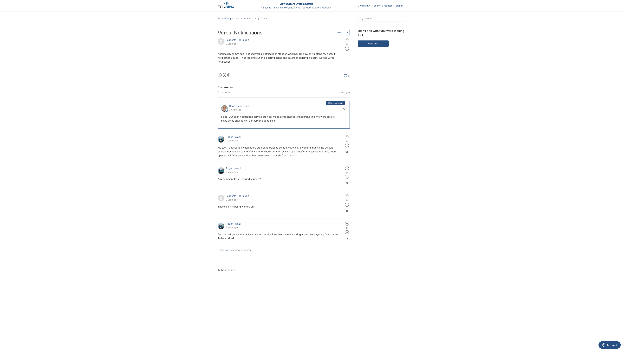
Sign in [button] (399, 5)
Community (364, 5)
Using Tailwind (261, 18)
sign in (228, 250)
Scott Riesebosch (239, 106)
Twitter (224, 75)
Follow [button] (340, 32)
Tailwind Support (226, 18)
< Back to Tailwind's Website (277, 7)
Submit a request (383, 5)
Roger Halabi (233, 136)
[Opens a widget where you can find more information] (609, 345)
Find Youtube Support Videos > (313, 7)
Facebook (220, 75)
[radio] (347, 39)
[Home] (227, 7)
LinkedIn (229, 75)
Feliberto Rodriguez (237, 39)
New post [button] (373, 43)
